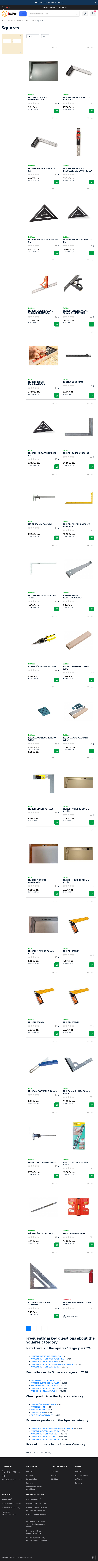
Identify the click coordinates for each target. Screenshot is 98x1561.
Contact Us (55, 1471)
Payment (29, 1483)
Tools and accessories (14, 20)
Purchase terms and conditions (34, 1488)
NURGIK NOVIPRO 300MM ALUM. (45, 1383)
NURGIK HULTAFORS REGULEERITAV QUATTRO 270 (52, 1364)
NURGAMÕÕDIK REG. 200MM (43, 1404)
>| (44, 1328)
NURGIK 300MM (38, 1409)
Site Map (54, 1479)
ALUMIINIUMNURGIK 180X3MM (44, 1385)
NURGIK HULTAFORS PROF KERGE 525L (47, 1359)
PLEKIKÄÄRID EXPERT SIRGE (42, 1380)
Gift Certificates (81, 1475)
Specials (78, 1483)
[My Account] (85, 13)
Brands (78, 1471)
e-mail (64, 7)
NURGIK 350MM (38, 1412)
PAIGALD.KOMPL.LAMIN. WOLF (44, 1391)
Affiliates (78, 1479)
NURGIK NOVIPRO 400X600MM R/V (46, 1356)
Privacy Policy (31, 1479)
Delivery (29, 1475)
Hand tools (30, 20)
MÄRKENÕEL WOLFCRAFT (41, 1415)
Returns (29, 1471)
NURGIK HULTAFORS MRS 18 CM (44, 1388)
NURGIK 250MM (38, 1407)
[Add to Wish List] (53, 47)
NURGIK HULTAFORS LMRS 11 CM (45, 1439)
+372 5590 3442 (49, 7)
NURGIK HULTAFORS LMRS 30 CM (45, 1367)
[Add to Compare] (57, 47)
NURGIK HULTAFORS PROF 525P (44, 1361)
